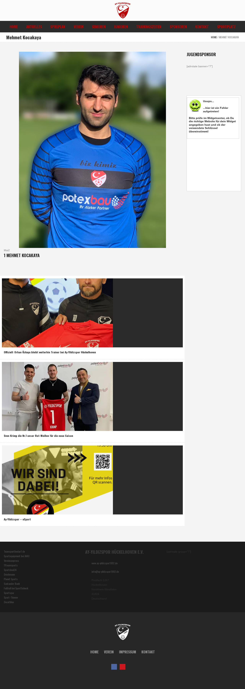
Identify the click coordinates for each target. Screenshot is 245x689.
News (7, 343)
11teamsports (11, 565)
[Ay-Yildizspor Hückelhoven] (123, 632)
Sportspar (9, 593)
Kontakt (148, 652)
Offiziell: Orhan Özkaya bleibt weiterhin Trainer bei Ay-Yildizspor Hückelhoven (50, 352)
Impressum (127, 652)
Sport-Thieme (11, 597)
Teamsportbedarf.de (14, 551)
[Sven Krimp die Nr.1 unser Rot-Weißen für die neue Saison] (57, 396)
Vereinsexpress (11, 561)
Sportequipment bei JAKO (16, 556)
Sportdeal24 (10, 570)
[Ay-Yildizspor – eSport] (57, 479)
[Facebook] (114, 667)
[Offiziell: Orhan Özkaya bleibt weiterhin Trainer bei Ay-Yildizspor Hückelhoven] (57, 312)
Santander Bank (12, 584)
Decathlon (9, 602)
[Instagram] (131, 667)
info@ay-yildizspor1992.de (105, 571)
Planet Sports (11, 579)
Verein (109, 652)
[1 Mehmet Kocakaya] (92, 149)
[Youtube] (122, 667)
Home (214, 37)
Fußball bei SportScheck (16, 588)
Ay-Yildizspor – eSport (17, 519)
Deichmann (9, 574)
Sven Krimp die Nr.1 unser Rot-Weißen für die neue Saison (38, 436)
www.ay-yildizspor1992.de (104, 563)
